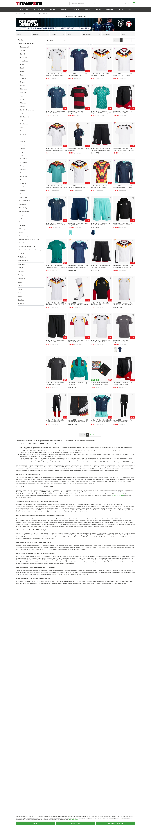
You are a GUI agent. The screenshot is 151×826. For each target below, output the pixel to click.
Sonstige (23, 183)
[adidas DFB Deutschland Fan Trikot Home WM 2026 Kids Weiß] (124, 134)
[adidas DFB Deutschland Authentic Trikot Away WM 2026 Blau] (56, 209)
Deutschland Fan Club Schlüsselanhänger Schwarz (100, 383)
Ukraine (22, 148)
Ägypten (22, 99)
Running (20, 275)
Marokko (22, 187)
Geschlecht (36, 34)
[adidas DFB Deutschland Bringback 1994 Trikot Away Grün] (56, 172)
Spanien (22, 68)
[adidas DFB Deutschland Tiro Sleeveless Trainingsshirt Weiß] (124, 289)
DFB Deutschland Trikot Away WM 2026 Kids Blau (56, 112)
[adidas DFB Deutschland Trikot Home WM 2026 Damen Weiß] (56, 289)
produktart (106, 34)
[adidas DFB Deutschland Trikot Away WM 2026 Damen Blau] (79, 251)
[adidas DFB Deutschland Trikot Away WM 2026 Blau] (79, 60)
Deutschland (24, 47)
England (22, 82)
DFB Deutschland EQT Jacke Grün (78, 383)
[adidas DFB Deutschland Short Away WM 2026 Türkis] (101, 209)
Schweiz (22, 54)
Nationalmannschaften (26, 43)
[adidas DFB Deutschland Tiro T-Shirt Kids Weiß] (79, 326)
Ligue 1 (21, 218)
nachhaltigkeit (87, 34)
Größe (53, 34)
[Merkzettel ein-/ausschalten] (65, 49)
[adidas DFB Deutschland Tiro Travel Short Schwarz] (56, 326)
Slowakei (23, 169)
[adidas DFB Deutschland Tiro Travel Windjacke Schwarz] (124, 209)
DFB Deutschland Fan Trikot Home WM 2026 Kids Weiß (123, 149)
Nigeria (22, 141)
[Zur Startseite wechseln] (29, 3)
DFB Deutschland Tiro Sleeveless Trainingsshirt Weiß (123, 303)
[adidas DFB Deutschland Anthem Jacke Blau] (79, 134)
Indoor (20, 289)
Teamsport (21, 271)
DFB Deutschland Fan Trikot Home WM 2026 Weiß (100, 341)
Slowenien (23, 173)
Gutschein (21, 300)
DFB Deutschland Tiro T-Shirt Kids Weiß (78, 341)
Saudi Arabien (24, 159)
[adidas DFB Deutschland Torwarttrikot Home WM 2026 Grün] (56, 251)
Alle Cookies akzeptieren (115, 823)
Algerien (22, 106)
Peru (21, 194)
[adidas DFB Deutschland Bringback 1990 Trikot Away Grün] (101, 97)
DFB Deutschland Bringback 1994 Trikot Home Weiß (56, 149)
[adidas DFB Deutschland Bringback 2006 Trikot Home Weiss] (56, 60)
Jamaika (22, 127)
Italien (22, 96)
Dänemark (23, 89)
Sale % (20, 282)
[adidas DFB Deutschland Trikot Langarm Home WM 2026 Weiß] (124, 251)
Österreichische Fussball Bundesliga (30, 250)
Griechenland (24, 124)
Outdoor (20, 293)
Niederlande (24, 61)
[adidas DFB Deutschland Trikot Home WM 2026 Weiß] (101, 60)
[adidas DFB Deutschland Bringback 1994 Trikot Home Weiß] (56, 134)
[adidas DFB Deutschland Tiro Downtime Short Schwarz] (124, 97)
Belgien (22, 75)
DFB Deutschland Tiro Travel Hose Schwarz (122, 420)
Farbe (69, 34)
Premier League (24, 211)
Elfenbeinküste (24, 117)
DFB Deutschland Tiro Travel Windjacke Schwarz (122, 223)
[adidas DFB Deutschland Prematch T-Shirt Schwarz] (101, 172)
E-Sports (21, 253)
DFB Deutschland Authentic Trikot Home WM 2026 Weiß (78, 186)
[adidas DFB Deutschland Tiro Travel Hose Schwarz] (124, 406)
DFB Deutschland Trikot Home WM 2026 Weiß (101, 74)
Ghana (22, 120)
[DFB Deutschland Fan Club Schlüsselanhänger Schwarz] (101, 369)
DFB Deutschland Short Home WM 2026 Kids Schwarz (100, 149)
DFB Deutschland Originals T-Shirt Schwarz (121, 341)
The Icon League (24, 236)
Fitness (20, 296)
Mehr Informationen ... (74, 819)
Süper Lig (22, 229)
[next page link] (130, 40)
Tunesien (23, 180)
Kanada (22, 190)
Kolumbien (23, 134)
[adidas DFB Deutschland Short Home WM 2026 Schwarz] (101, 251)
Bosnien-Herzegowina (27, 110)
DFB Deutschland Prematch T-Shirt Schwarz (99, 186)
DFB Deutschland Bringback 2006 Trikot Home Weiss (55, 74)
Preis (123, 34)
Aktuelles (21, 303)
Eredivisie (22, 225)
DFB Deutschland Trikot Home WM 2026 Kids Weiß (123, 74)
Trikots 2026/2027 (24, 201)
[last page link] (133, 40)
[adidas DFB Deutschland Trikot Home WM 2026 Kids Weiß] (124, 60)
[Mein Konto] (129, 3)
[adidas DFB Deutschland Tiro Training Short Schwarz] (124, 369)
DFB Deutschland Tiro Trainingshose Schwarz (55, 420)
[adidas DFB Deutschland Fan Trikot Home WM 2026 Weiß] (101, 326)
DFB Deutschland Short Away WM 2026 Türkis (100, 223)
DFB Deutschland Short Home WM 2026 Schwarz (100, 266)
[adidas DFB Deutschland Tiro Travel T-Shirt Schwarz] (56, 369)
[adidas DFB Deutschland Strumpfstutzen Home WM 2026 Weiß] (79, 289)
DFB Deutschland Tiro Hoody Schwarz (100, 303)
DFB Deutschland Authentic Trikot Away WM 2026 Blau (56, 224)
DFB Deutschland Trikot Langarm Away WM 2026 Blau (123, 186)
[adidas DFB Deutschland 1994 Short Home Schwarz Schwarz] (79, 406)
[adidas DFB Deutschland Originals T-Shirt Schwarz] (124, 326)
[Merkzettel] (125, 3)
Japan (22, 131)
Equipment (21, 264)
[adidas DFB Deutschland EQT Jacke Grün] (79, 369)
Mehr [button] (129, 9)
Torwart (20, 285)
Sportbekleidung (23, 260)
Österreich (23, 50)
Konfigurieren (75, 823)
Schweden (23, 162)
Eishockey (22, 243)
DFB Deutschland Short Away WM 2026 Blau (78, 223)
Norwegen (23, 145)
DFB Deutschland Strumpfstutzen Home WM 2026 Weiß (78, 303)
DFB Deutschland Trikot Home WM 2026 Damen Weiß (56, 303)
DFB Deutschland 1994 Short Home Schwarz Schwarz (78, 420)
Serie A (21, 222)
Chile (21, 113)
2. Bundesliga (23, 208)
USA (21, 155)
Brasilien (23, 78)
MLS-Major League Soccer (27, 246)
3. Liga (21, 232)
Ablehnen (35, 823)
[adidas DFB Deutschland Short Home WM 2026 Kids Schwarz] (101, 134)
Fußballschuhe (22, 257)
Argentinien (23, 92)
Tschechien (23, 176)
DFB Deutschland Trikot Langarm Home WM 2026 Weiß (123, 266)
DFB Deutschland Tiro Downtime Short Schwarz (122, 112)
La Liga (21, 215)
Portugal (22, 64)
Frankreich (23, 57)
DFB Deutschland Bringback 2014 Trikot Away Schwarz (77, 112)
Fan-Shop (21, 40)
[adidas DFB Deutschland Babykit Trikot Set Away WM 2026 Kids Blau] (101, 406)
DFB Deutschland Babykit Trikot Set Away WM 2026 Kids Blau (101, 420)
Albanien (23, 103)
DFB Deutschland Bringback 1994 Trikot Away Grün (56, 186)
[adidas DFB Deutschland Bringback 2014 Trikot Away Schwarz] (79, 97)
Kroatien (22, 85)
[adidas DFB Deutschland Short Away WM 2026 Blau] (79, 209)
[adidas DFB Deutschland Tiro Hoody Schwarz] (101, 289)
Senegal (22, 166)
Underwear (21, 278)
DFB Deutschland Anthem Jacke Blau (78, 149)
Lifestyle (20, 268)
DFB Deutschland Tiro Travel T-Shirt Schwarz (55, 383)
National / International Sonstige (29, 239)
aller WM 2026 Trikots (118, 495)
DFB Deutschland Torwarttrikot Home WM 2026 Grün (56, 266)
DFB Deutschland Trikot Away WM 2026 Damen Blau (78, 266)
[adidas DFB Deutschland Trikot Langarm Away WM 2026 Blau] (124, 172)
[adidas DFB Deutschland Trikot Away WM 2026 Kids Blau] (56, 97)
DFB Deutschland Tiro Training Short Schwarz (122, 383)
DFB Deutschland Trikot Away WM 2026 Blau (78, 74)
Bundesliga (22, 204)
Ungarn (22, 152)
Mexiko (22, 138)
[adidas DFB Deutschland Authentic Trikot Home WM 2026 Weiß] (79, 172)
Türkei (22, 71)
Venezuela (23, 197)
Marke (19, 34)
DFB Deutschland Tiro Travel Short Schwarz (55, 341)
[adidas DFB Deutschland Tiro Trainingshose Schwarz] (56, 406)
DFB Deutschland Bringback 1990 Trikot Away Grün (101, 112)
